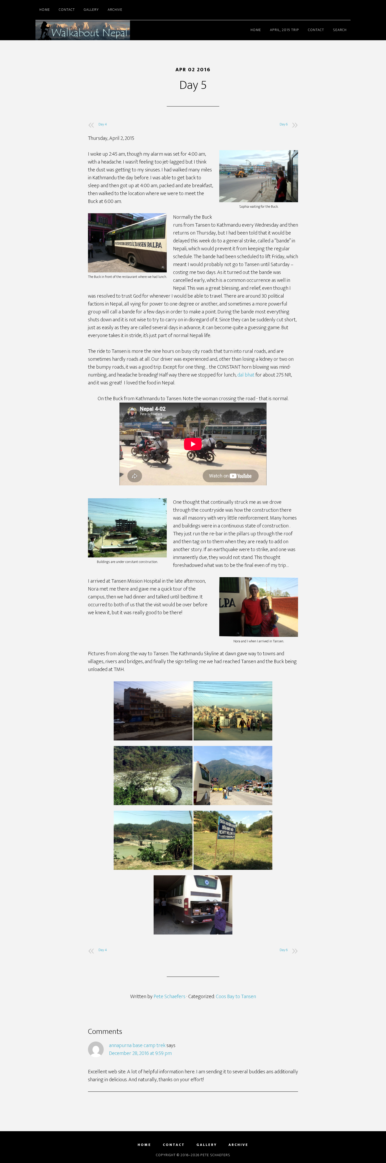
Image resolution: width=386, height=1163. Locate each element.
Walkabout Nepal (82, 30)
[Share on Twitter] (99, 963)
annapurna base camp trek (137, 1045)
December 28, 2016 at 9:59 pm (140, 1053)
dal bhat (245, 374)
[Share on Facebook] (91, 963)
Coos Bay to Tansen (236, 996)
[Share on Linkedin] (106, 963)
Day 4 (102, 124)
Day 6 (284, 124)
